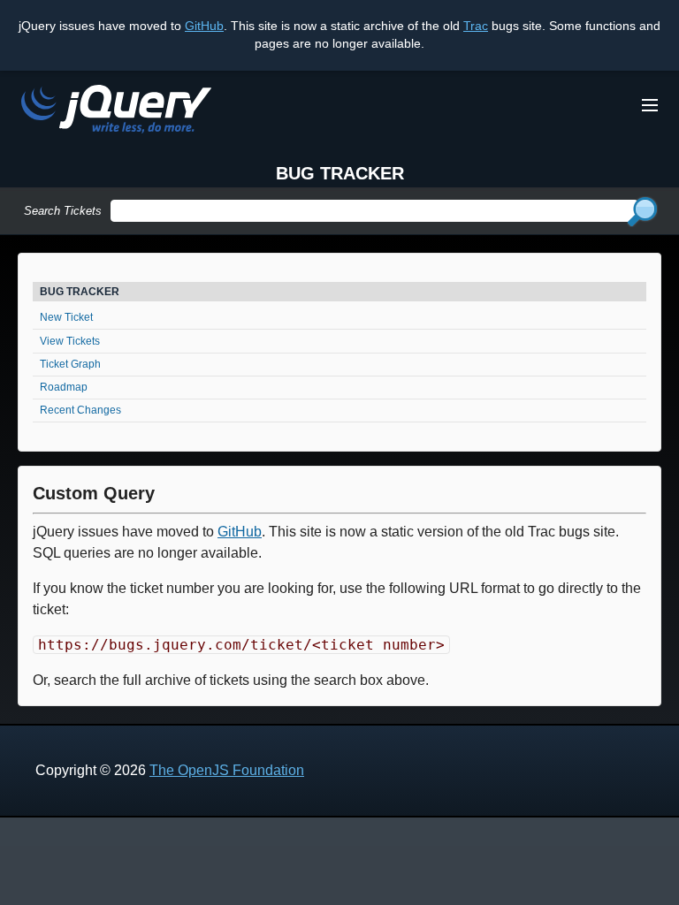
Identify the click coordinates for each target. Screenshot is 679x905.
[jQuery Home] (116, 112)
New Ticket (66, 317)
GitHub (204, 26)
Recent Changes (80, 410)
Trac (475, 26)
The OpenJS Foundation (226, 770)
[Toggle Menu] (650, 105)
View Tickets (70, 341)
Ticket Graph (70, 364)
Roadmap (64, 387)
